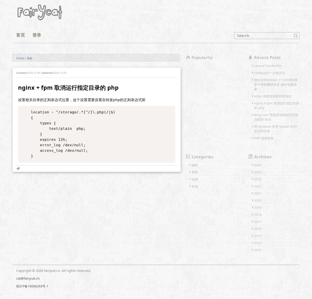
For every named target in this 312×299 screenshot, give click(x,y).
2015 (258, 236)
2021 (258, 193)
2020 (258, 200)
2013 (258, 250)
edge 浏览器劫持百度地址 (273, 96)
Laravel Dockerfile (267, 66)
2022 (258, 186)
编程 (195, 165)
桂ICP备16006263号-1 (32, 286)
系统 (195, 172)
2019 (258, 207)
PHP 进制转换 (264, 138)
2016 (258, 229)
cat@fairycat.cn (28, 278)
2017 (258, 222)
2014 (258, 243)
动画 (195, 179)
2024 (258, 172)
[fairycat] (40, 11)
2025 (258, 165)
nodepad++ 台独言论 (269, 73)
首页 (20, 34)
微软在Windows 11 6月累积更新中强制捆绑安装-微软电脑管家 (276, 84)
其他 (195, 186)
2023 (258, 179)
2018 (258, 214)
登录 (37, 34)
